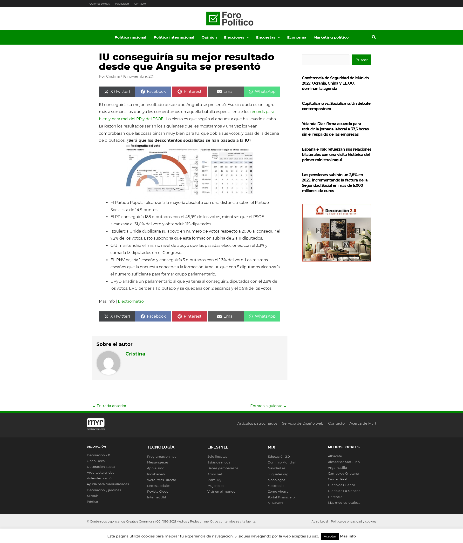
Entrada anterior (109, 405)
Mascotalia (276, 486)
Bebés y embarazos (222, 468)
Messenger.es (157, 462)
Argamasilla (337, 467)
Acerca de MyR (362, 423)
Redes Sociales (158, 486)
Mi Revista (276, 503)
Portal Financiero (281, 497)
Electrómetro (131, 301)
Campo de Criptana (343, 473)
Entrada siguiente (268, 405)
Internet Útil (156, 497)
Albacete (335, 456)
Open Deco (96, 461)
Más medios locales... (344, 502)
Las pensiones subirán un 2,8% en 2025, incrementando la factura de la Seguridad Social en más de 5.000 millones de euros (335, 183)
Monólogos (276, 480)
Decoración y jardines (104, 490)
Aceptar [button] (330, 536)
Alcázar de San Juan (344, 462)
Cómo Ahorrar (279, 491)
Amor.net (214, 474)
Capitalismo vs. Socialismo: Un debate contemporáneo (336, 106)
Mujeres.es (215, 486)
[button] (246, 37)
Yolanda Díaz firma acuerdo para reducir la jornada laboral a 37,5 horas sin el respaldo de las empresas (335, 129)
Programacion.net (161, 456)
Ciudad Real (337, 479)
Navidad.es (276, 468)
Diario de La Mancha (344, 491)
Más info (348, 536)
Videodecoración (100, 478)
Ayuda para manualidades (108, 484)
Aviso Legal (320, 521)
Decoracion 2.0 (98, 455)
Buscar (361, 60)
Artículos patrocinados (257, 423)
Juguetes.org (278, 474)
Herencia (335, 497)
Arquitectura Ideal (101, 472)
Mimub (92, 496)
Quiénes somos (99, 3)
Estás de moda (219, 462)
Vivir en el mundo (221, 491)
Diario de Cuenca (341, 485)
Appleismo (155, 468)
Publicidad (122, 3)
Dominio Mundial (282, 462)
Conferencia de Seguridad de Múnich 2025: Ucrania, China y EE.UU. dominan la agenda (335, 83)
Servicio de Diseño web (302, 423)
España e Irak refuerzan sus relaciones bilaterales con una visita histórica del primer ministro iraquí (336, 154)
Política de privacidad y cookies (353, 521)
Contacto (140, 3)
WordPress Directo (161, 480)
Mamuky (214, 480)
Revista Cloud (158, 491)
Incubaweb (156, 474)
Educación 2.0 (279, 456)
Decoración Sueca (101, 467)
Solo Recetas (217, 456)
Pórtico (92, 501)
